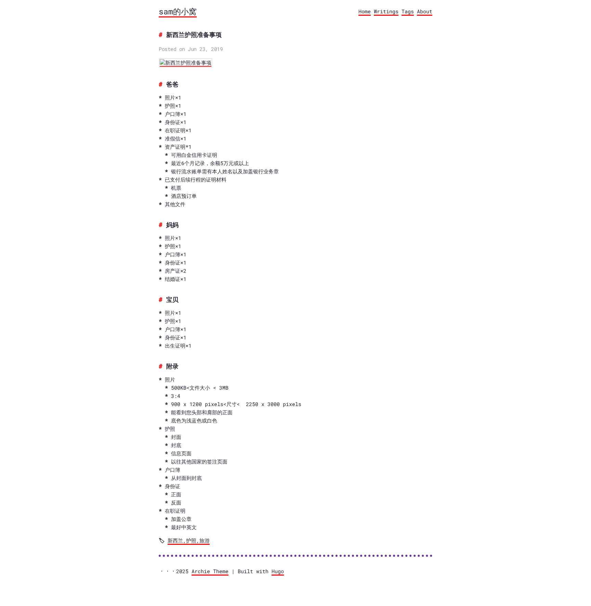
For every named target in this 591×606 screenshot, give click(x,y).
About (424, 11)
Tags (408, 11)
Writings (386, 11)
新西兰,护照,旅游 (189, 540)
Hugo (278, 571)
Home (364, 11)
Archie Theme (210, 571)
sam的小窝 (178, 11)
